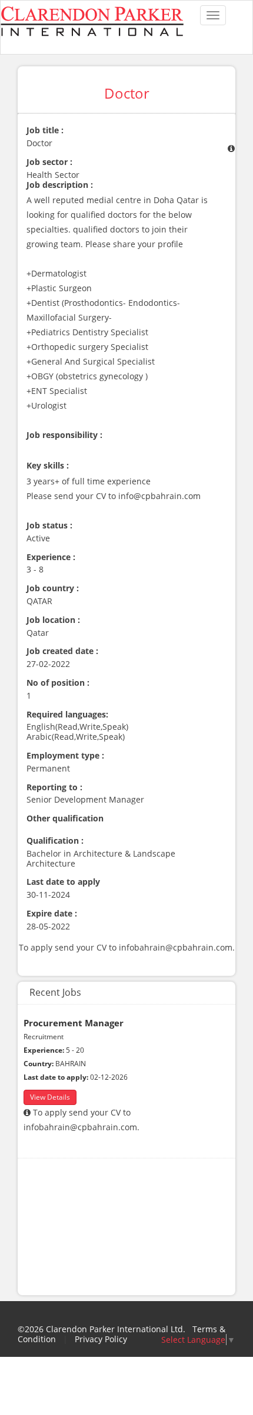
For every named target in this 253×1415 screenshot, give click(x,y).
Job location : (53, 620)
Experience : (50, 557)
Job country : (52, 589)
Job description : (59, 185)
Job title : (45, 131)
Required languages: (67, 715)
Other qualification (65, 819)
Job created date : (62, 651)
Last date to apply (63, 882)
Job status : (49, 526)
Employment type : (65, 756)
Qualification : (55, 841)
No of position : (57, 683)
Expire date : (51, 914)
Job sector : (49, 162)
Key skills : (47, 466)
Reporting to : (54, 788)
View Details (50, 1097)
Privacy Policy (101, 1339)
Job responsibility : (64, 435)
